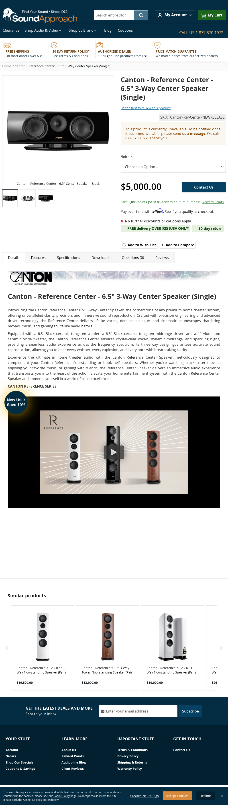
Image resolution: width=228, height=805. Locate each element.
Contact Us (181, 750)
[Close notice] (222, 796)
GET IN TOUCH (187, 739)
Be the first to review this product (146, 108)
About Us (68, 750)
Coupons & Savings (20, 768)
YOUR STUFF (18, 739)
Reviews (162, 257)
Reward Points (213, 202)
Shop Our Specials (19, 762)
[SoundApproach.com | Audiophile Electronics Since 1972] (43, 15)
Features (38, 257)
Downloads (101, 257)
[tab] (13, 257)
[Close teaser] (29, 389)
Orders (11, 756)
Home (7, 66)
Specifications (68, 257)
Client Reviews (72, 768)
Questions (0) (133, 257)
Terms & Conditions (132, 750)
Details (14, 257)
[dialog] (114, 796)
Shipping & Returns (132, 762)
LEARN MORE (74, 739)
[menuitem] (11, 30)
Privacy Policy (127, 756)
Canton (20, 66)
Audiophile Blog (73, 762)
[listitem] (42, 647)
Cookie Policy (61, 796)
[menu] (114, 30)
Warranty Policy (129, 768)
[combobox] (121, 15)
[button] (174, 15)
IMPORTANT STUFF (135, 739)
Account (12, 750)
